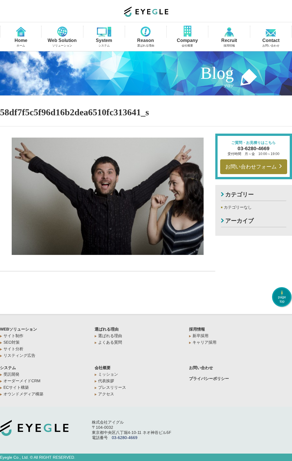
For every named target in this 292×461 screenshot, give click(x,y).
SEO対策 (11, 342)
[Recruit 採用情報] (229, 32)
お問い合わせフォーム (251, 167)
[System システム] (104, 32)
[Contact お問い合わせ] (270, 33)
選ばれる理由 (107, 329)
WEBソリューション (18, 329)
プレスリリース (112, 387)
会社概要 (103, 367)
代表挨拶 (106, 381)
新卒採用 (200, 335)
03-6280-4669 (253, 148)
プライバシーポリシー (209, 378)
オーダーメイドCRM (21, 381)
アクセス (106, 394)
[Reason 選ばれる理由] (145, 32)
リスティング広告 (19, 355)
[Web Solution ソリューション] (62, 32)
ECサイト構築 (16, 387)
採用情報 (197, 329)
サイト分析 (13, 349)
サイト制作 (13, 335)
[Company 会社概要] (187, 31)
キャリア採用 (204, 342)
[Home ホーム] (21, 32)
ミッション (108, 374)
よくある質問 (110, 342)
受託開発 (11, 374)
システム (8, 367)
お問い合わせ (201, 367)
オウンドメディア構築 (23, 394)
